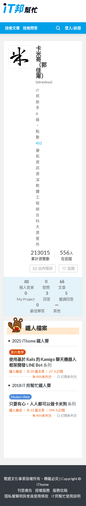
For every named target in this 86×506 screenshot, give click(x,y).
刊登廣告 (24, 490)
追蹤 (71, 268)
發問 (46, 284)
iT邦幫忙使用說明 (65, 496)
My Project (26, 296)
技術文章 (12, 28)
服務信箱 (60, 490)
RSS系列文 (44, 377)
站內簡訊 (45, 268)
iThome (42, 484)
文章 (62, 284)
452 (39, 143)
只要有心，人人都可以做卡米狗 (38, 403)
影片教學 (17, 352)
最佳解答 (37, 307)
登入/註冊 (73, 28)
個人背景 (26, 287)
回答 (46, 296)
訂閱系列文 (69, 377)
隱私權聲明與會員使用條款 (26, 496)
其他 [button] (57, 311)
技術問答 (30, 28)
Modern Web (20, 397)
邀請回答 (66, 296)
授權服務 (42, 490)
